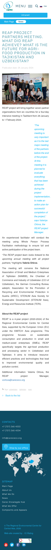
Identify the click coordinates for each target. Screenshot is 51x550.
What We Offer (9, 506)
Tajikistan (22, 389)
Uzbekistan (13, 389)
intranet (25, 15)
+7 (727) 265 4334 (11, 430)
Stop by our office (18, 448)
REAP (30, 389)
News (20, 21)
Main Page (9, 21)
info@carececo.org (12, 438)
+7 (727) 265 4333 (11, 426)
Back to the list (12, 395)
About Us (7, 490)
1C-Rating (28, 533)
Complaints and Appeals (14, 510)
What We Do (8, 494)
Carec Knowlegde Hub (13, 502)
